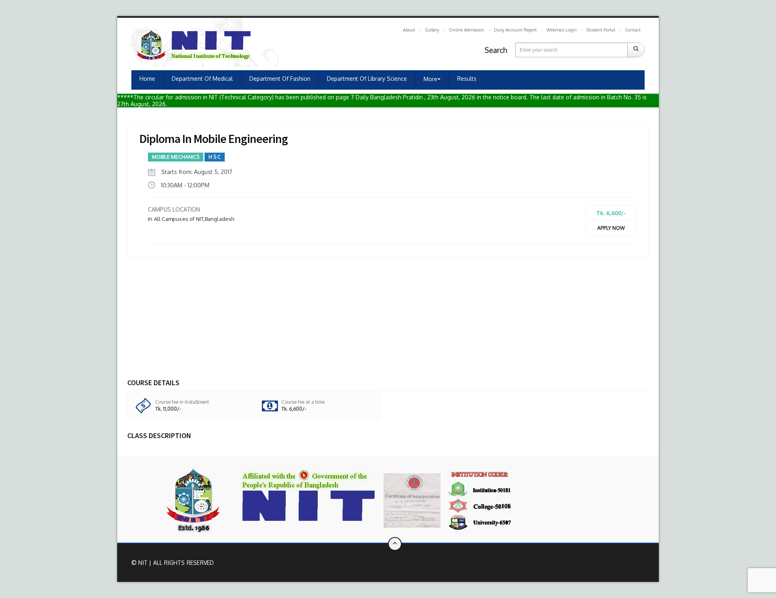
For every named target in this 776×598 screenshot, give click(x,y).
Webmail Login (561, 30)
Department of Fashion (279, 78)
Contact (633, 30)
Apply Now (611, 228)
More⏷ (432, 79)
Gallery (432, 30)
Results (467, 78)
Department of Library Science (367, 78)
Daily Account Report (515, 30)
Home (147, 78)
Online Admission (466, 30)
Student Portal (600, 30)
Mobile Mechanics (175, 157)
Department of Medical (202, 78)
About (409, 30)
